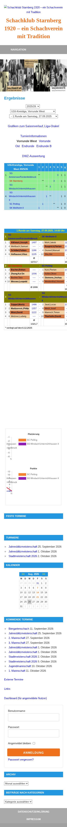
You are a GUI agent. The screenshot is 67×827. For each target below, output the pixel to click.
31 (37, 583)
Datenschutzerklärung (33, 811)
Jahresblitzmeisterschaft (23, 546)
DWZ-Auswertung (33, 156)
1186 (34, 250)
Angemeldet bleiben (19, 743)
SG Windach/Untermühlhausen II (22, 196)
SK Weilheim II (16, 208)
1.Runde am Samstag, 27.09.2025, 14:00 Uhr (40, 230)
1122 (34, 312)
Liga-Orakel (51, 126)
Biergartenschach (19, 628)
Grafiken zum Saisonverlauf (25, 126)
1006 (34, 273)
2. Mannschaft (17, 637)
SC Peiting (14, 204)
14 (37, 592)
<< (23, 574)
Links (7, 688)
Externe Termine (13, 679)
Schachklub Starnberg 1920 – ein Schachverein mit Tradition (33, 28)
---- (34, 246)
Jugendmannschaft (20, 666)
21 (37, 597)
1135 (34, 254)
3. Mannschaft (17, 642)
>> (43, 574)
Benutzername (16, 710)
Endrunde (28, 146)
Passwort (13, 727)
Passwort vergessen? (21, 759)
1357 (34, 308)
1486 (34, 304)
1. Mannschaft (17, 670)
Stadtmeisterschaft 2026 (23, 556)
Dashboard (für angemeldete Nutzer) (25, 698)
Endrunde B (44, 146)
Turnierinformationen (33, 136)
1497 (34, 242)
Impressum (33, 819)
